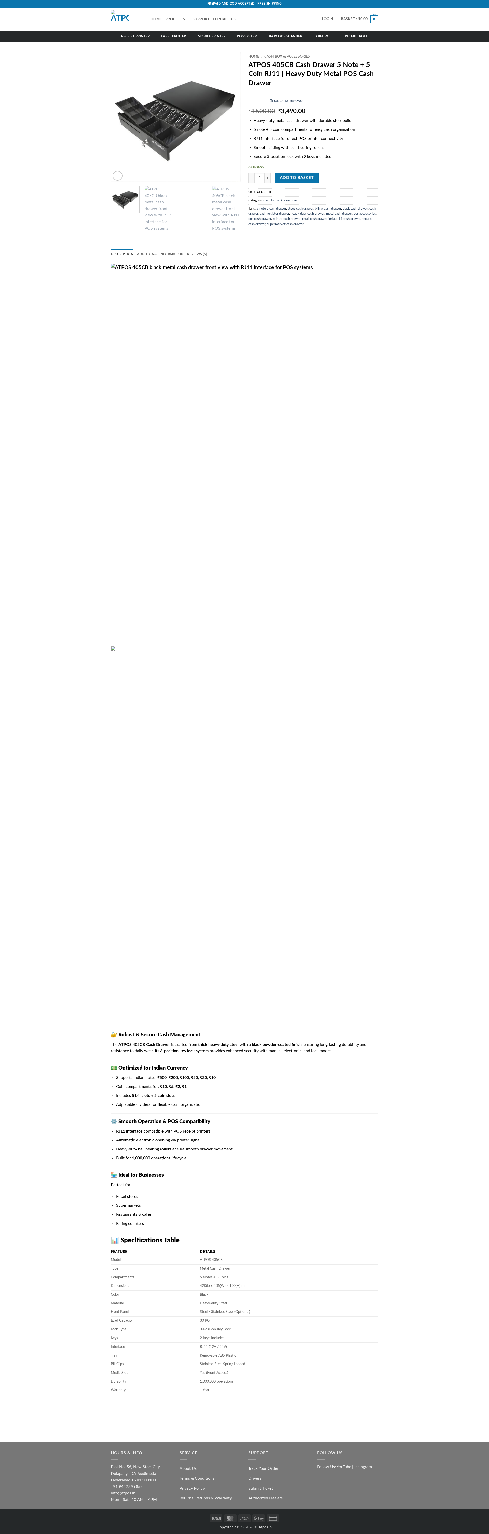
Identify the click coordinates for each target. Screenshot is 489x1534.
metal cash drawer (339, 213)
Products (175, 19)
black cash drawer (355, 208)
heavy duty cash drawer (307, 213)
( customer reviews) (286, 101)
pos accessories (365, 213)
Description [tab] (122, 254)
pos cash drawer (259, 218)
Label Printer (173, 36)
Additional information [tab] (160, 254)
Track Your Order (263, 1468)
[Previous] (119, 117)
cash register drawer (274, 213)
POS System (247, 36)
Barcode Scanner (285, 36)
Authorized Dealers (265, 1498)
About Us (188, 1468)
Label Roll (323, 36)
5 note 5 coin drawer (271, 208)
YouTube (344, 1467)
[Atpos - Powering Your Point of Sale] (127, 19)
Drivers (254, 1478)
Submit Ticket (260, 1488)
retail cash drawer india (318, 218)
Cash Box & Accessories (287, 56)
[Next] (231, 117)
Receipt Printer (135, 36)
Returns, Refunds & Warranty (206, 1498)
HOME (156, 19)
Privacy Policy (192, 1488)
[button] (359, 19)
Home (253, 56)
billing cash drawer (328, 208)
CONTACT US (224, 19)
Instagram (363, 1467)
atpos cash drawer (300, 208)
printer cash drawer (287, 218)
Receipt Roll (356, 36)
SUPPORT (201, 19)
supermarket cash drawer (285, 224)
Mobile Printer (212, 36)
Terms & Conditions (197, 1478)
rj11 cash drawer (348, 218)
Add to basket (297, 178)
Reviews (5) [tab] (197, 254)
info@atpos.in (123, 1493)
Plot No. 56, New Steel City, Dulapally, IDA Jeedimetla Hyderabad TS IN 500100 (136, 1473)
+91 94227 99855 (127, 1487)
